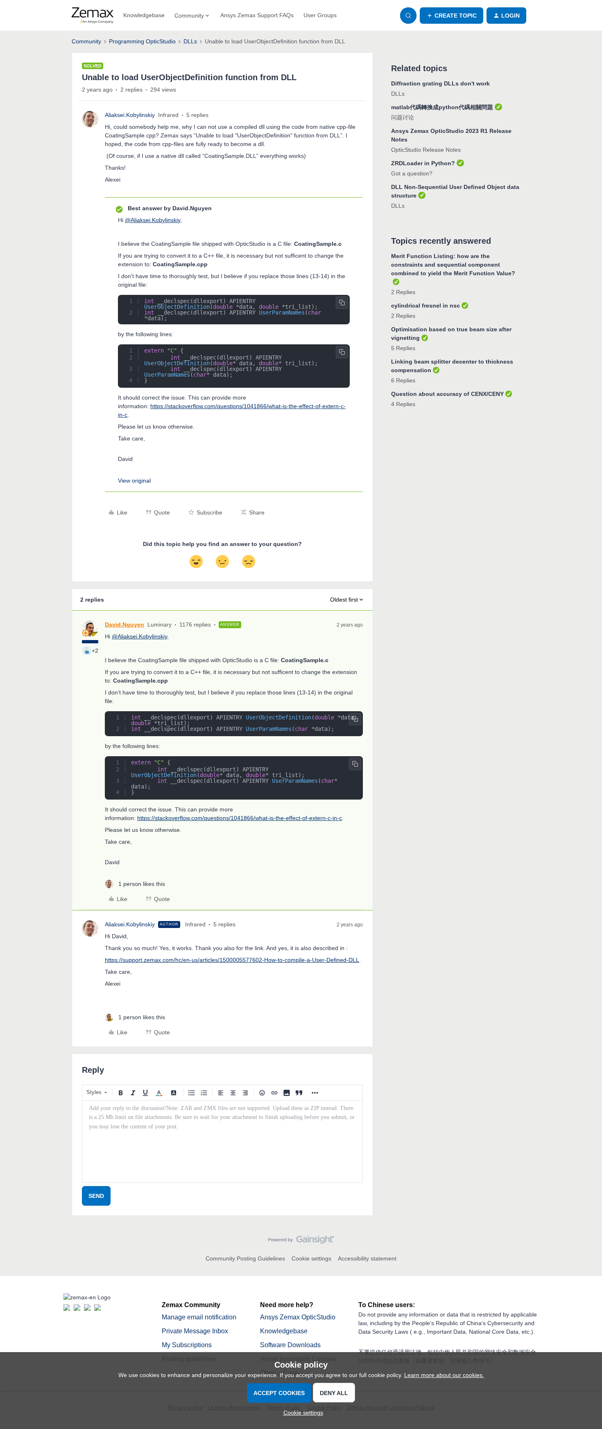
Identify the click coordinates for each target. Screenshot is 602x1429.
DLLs (190, 41)
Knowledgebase (144, 15)
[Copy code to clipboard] (342, 303)
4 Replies (403, 404)
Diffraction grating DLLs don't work (440, 83)
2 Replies (403, 292)
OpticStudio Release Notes (426, 149)
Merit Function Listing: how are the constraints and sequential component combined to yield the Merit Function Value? (453, 264)
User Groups (320, 15)
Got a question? (411, 173)
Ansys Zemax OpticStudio (297, 1317)
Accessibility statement (367, 1258)
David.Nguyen (124, 624)
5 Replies (403, 348)
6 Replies (403, 380)
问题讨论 (402, 117)
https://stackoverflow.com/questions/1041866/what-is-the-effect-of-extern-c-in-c (239, 818)
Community (86, 41)
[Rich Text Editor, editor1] (222, 1141)
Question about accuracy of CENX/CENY (447, 394)
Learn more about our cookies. (444, 1375)
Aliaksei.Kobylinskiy (130, 115)
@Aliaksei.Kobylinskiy (152, 220)
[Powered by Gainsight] (301, 1242)
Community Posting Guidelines (245, 1258)
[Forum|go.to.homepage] (92, 15)
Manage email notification (199, 1317)
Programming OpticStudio (142, 41)
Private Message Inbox (195, 1331)
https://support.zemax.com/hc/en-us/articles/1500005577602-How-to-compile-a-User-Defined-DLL (232, 960)
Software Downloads (290, 1344)
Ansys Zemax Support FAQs (257, 15)
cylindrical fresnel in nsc (425, 305)
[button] (451, 15)
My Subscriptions (187, 1344)
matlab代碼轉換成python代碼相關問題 (442, 107)
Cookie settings (311, 1258)
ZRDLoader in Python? (423, 163)
